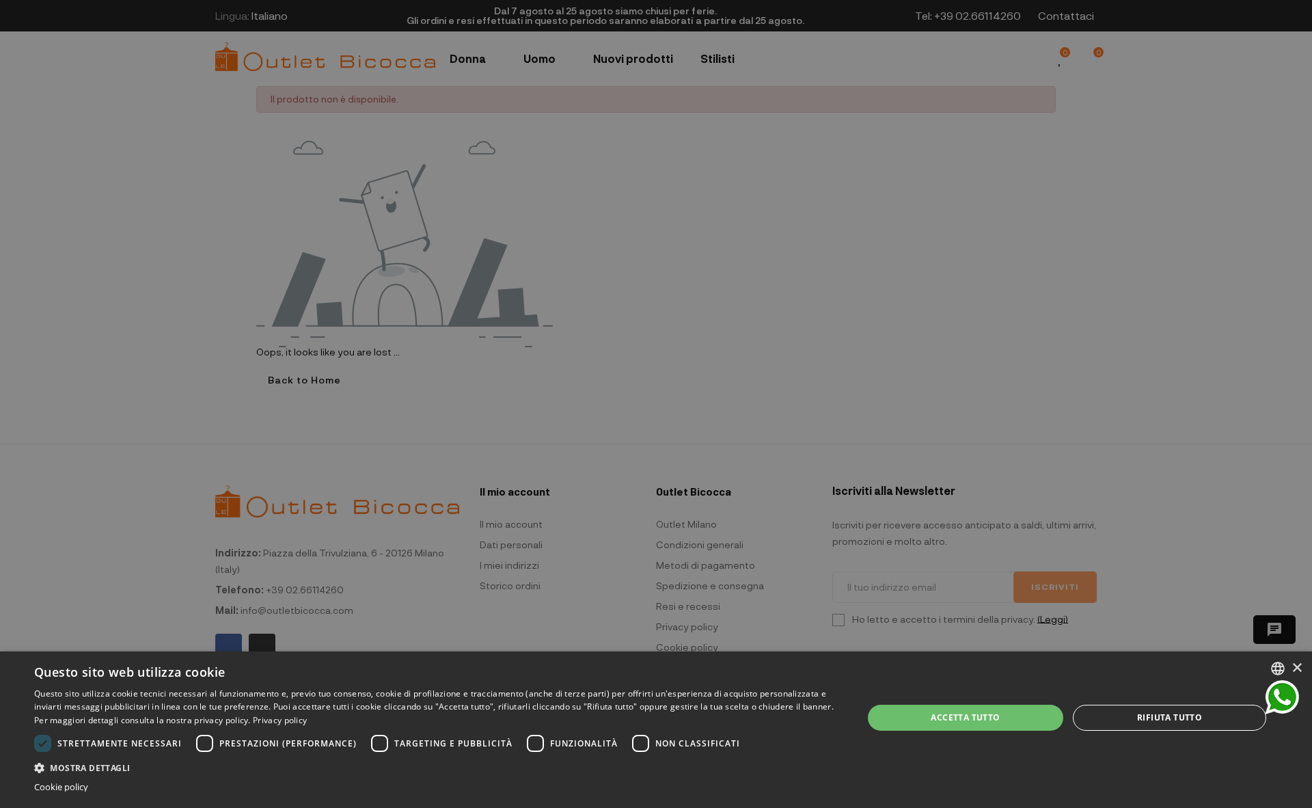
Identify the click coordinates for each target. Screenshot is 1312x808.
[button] (436, 766)
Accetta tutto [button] (965, 717)
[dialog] (656, 729)
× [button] (1297, 668)
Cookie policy (61, 787)
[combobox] (1278, 668)
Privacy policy (280, 720)
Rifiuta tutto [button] (1169, 717)
